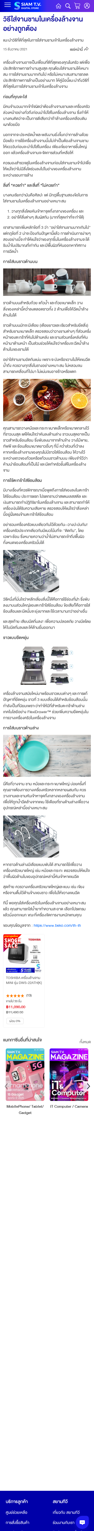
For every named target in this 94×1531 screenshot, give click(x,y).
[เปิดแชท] (82, 1522)
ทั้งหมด (85, 1042)
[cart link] (87, 6)
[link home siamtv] (27, 10)
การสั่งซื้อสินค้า (17, 1523)
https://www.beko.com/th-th (57, 925)
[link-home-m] (58, 6)
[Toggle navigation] (7, 4)
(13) (29, 995)
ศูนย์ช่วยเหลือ (16, 1512)
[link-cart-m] (78, 6)
